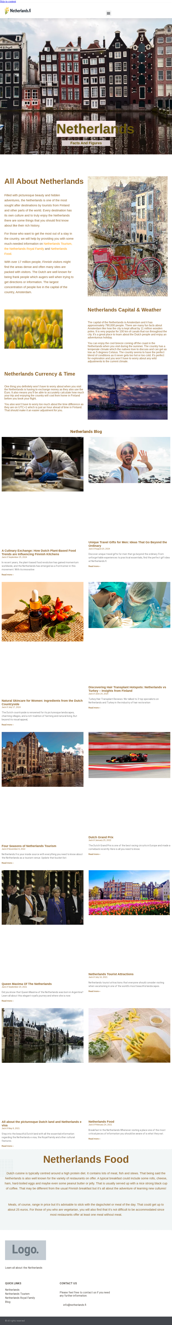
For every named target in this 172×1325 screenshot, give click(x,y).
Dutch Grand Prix (101, 837)
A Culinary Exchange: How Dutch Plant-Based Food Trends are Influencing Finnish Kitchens (39, 552)
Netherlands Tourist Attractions (111, 974)
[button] (108, 13)
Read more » (7, 575)
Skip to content (8, 1)
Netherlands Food (101, 1121)
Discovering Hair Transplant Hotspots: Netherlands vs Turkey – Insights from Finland (127, 689)
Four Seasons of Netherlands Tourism (29, 846)
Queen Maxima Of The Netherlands (27, 984)
